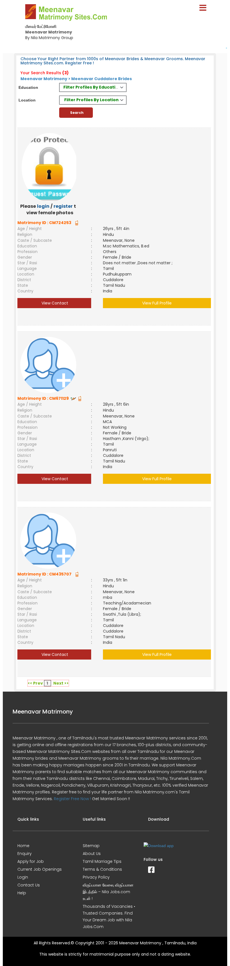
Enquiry (24, 853)
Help (21, 893)
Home (23, 845)
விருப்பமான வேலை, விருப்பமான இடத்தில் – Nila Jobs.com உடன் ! (108, 891)
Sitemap (91, 845)
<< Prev (35, 683)
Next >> (61, 683)
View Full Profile (157, 303)
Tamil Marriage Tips (102, 861)
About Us (92, 853)
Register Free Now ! (72, 799)
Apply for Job (30, 861)
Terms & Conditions (102, 869)
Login (22, 877)
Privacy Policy (96, 877)
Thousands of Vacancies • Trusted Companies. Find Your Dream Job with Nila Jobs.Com (109, 916)
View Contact (54, 303)
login (43, 206)
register (63, 206)
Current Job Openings (39, 869)
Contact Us (28, 885)
